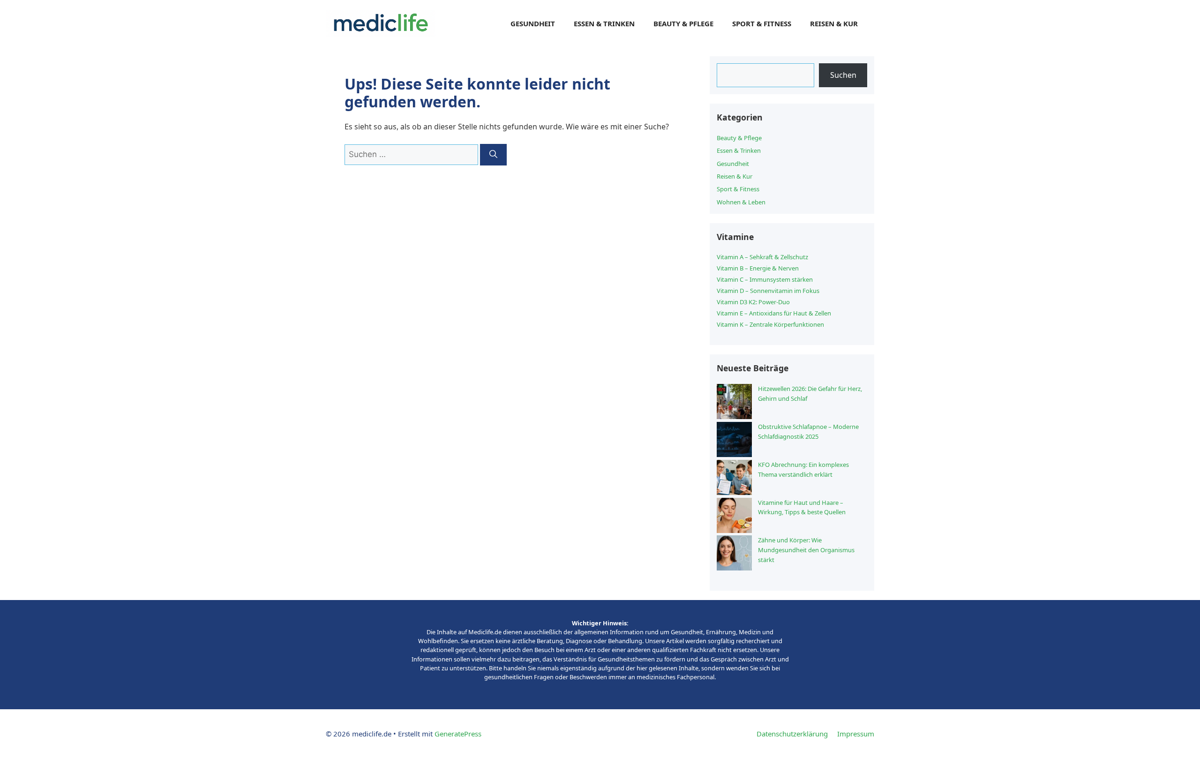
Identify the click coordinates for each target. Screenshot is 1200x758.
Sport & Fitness (761, 23)
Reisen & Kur (834, 23)
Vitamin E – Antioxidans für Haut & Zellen (774, 313)
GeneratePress (458, 733)
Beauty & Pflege (683, 23)
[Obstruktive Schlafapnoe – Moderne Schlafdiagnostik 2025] (734, 441)
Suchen (843, 75)
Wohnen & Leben (741, 202)
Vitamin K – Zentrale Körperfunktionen (770, 324)
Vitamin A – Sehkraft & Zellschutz (762, 257)
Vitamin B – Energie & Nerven (758, 268)
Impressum (855, 733)
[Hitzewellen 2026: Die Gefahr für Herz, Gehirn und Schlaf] (734, 403)
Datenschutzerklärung (792, 733)
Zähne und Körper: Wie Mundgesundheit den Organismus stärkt (806, 550)
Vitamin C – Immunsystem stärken (765, 279)
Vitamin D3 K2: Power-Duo (753, 302)
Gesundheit (532, 23)
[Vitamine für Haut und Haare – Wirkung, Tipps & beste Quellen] (734, 517)
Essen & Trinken (604, 23)
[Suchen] (493, 154)
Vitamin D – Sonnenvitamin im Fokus (768, 290)
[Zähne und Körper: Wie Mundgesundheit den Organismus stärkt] (734, 554)
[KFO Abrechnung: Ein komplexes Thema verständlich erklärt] (734, 479)
